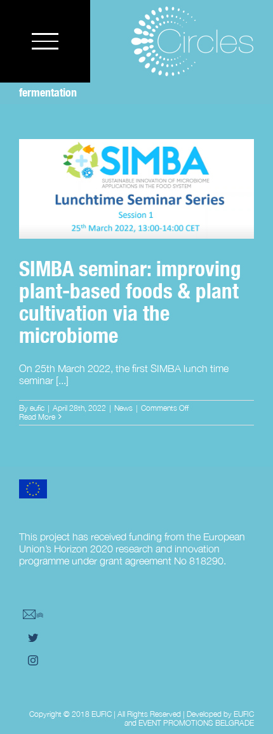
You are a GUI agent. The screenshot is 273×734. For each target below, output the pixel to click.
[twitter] (33, 637)
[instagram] (33, 660)
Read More (37, 417)
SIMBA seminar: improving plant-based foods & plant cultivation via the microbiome (136, 161)
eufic (37, 408)
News (123, 408)
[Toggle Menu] (45, 41)
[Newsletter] (33, 615)
